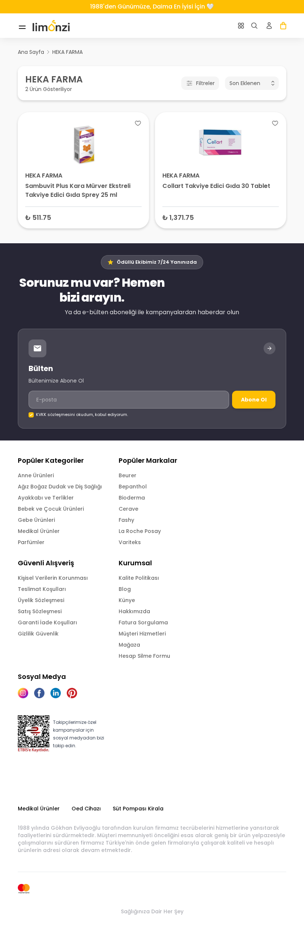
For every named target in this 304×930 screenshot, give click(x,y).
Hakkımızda (134, 611)
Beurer (127, 475)
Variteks (130, 542)
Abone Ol (254, 399)
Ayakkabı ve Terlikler (46, 497)
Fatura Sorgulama (143, 622)
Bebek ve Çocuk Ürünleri (51, 509)
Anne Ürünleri (36, 475)
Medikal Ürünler (39, 531)
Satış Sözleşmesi (40, 611)
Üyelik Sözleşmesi (41, 600)
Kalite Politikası (139, 578)
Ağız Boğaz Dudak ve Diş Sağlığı (60, 486)
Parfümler (31, 542)
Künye (127, 600)
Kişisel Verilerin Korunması (53, 578)
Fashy (126, 520)
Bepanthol (133, 486)
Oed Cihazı (86, 808)
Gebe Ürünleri (36, 520)
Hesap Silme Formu (144, 656)
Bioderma (132, 497)
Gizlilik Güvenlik (38, 633)
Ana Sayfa (31, 52)
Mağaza (129, 644)
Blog (125, 589)
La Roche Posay (140, 531)
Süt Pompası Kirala (138, 808)
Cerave (128, 509)
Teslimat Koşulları (42, 589)
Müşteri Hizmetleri (142, 633)
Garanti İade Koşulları (47, 622)
